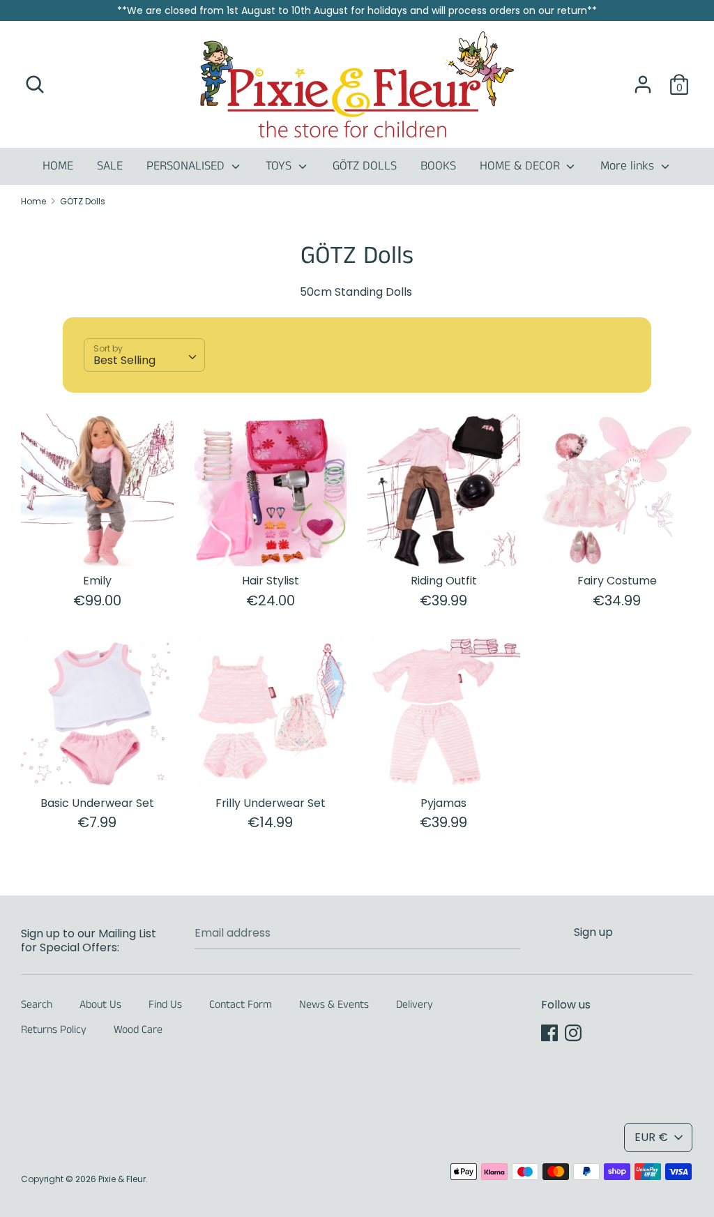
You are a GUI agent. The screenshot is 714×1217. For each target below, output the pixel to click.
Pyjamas (443, 803)
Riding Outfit (444, 581)
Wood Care (138, 1030)
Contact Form (240, 1005)
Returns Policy (53, 1030)
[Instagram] (573, 1033)
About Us (100, 1005)
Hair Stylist (270, 581)
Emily (97, 581)
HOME (58, 166)
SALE (110, 166)
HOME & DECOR (521, 166)
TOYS (280, 166)
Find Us (165, 1005)
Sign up (593, 932)
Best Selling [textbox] (124, 360)
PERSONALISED (187, 166)
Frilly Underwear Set (270, 803)
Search (36, 1005)
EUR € (651, 1137)
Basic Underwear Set (97, 803)
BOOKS (438, 166)
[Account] (643, 79)
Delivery (414, 1005)
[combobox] (144, 355)
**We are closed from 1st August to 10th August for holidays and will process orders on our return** (357, 10)
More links (629, 166)
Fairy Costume (617, 581)
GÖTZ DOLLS (365, 166)
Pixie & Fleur (122, 1179)
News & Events (334, 1005)
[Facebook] (549, 1033)
